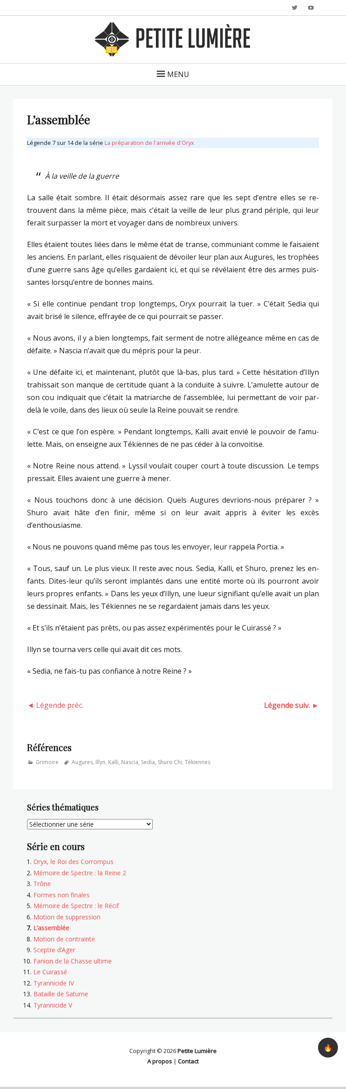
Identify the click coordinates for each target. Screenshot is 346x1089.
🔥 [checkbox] (327, 1048)
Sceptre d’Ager (54, 949)
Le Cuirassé (50, 972)
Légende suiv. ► (291, 705)
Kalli (113, 762)
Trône (42, 883)
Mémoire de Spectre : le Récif (76, 905)
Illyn (100, 762)
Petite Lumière (197, 1051)
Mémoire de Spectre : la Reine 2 (79, 872)
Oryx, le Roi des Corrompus (73, 861)
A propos (159, 1061)
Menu (178, 74)
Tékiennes (197, 762)
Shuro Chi (170, 762)
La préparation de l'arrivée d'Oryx (149, 143)
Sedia (148, 762)
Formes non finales (61, 895)
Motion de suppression (66, 917)
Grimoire (47, 762)
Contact (188, 1061)
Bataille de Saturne (60, 994)
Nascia (129, 762)
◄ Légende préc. (55, 705)
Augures (82, 762)
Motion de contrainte (64, 939)
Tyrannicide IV (53, 983)
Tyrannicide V (52, 1005)
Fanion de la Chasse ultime (72, 961)
